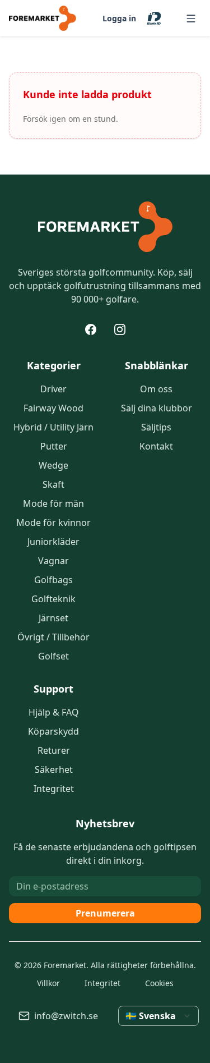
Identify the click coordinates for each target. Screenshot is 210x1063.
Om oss (156, 389)
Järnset (53, 618)
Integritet (54, 788)
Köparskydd (53, 731)
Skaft (53, 484)
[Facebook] (91, 329)
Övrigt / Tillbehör (53, 637)
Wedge (53, 465)
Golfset (53, 656)
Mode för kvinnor (53, 522)
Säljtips (156, 427)
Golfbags (53, 580)
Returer (54, 750)
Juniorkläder (53, 541)
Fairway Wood (53, 408)
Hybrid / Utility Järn (53, 427)
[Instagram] (120, 329)
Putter (53, 446)
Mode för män (53, 503)
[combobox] (158, 1016)
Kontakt (156, 446)
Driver (53, 389)
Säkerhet (54, 769)
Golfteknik (53, 599)
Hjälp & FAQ (54, 712)
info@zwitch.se (66, 1016)
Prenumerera (105, 913)
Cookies (159, 983)
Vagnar (53, 561)
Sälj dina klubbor (156, 408)
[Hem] (105, 226)
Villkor (48, 983)
